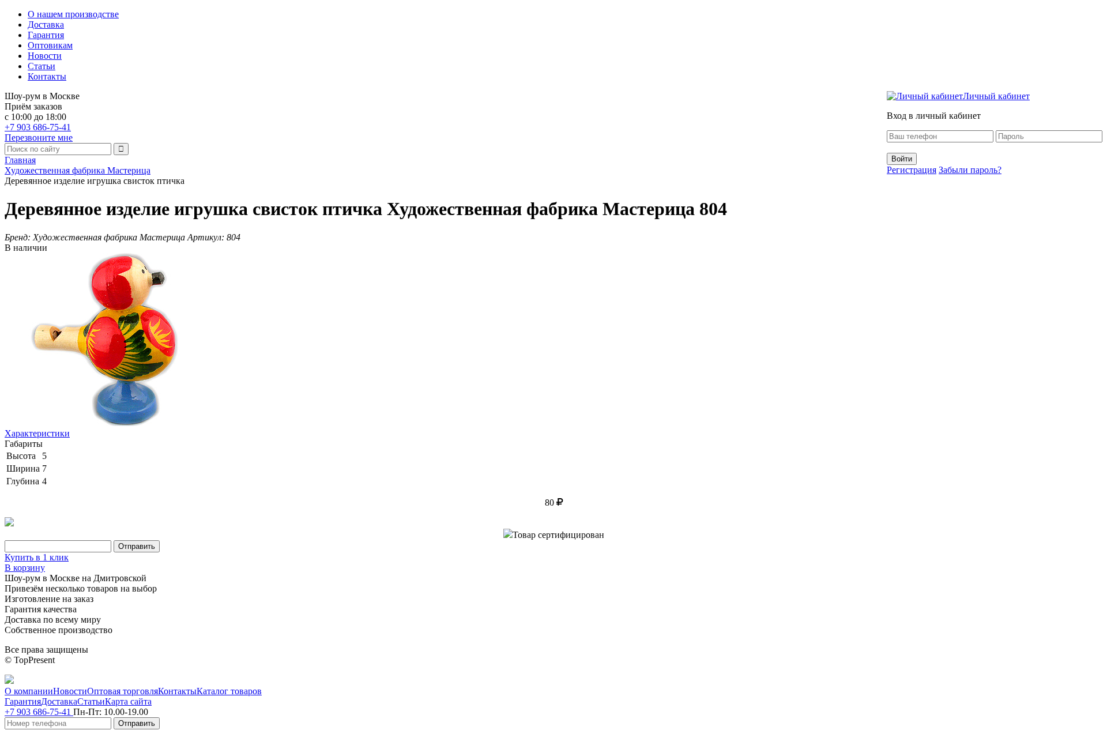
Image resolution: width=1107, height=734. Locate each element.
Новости (45, 56)
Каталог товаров (229, 691)
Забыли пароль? (970, 170)
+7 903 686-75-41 (38, 127)
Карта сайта (128, 701)
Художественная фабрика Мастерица (77, 170)
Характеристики (37, 433)
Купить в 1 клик (37, 557)
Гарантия (46, 35)
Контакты (47, 76)
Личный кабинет (996, 96)
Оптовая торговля (122, 691)
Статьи (41, 66)
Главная (20, 160)
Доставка (46, 24)
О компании (29, 691)
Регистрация (911, 170)
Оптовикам (50, 45)
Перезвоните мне (39, 137)
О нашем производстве (73, 14)
